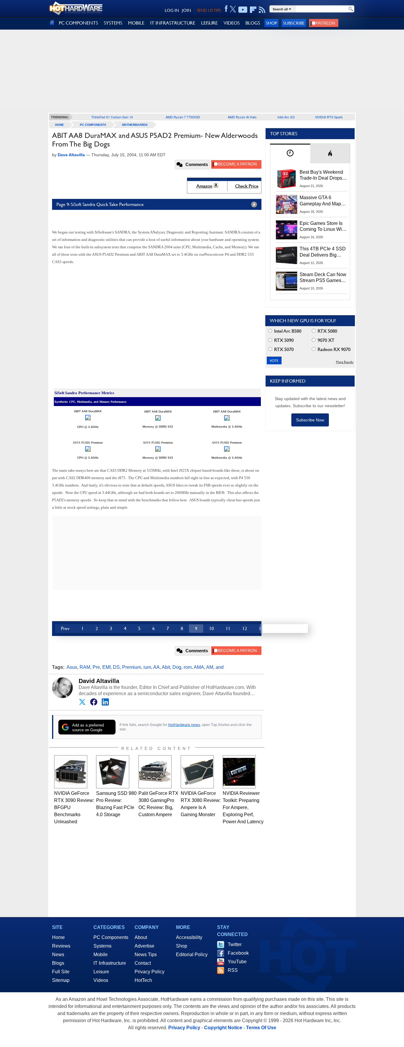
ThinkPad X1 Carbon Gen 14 (112, 117)
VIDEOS (232, 23)
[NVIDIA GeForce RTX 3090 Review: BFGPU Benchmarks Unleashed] (70, 772)
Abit (166, 667)
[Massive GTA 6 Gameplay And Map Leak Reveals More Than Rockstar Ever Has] (286, 204)
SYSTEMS (113, 23)
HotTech (143, 980)
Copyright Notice (223, 1027)
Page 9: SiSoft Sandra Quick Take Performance (100, 204)
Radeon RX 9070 (333, 349)
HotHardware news (184, 724)
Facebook (238, 953)
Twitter (235, 944)
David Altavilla (99, 681)
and (220, 667)
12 (244, 628)
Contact (143, 963)
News (58, 954)
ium (147, 667)
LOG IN (172, 10)
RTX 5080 (326, 331)
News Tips (146, 954)
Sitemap (61, 980)
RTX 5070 (283, 349)
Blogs (58, 963)
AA (156, 667)
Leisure (101, 971)
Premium (131, 667)
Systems (102, 945)
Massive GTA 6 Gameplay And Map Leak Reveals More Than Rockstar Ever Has (320, 201)
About (141, 937)
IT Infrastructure (109, 963)
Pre (96, 667)
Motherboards (135, 124)
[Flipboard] (253, 9)
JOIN (186, 10)
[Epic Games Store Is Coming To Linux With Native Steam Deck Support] (286, 229)
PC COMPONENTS (78, 23)
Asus (72, 667)
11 (228, 628)
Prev (65, 628)
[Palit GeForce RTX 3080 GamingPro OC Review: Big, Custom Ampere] (155, 772)
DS (116, 667)
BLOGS (252, 23)
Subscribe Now (310, 420)
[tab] (290, 153)
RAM (85, 667)
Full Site (61, 971)
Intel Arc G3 (286, 117)
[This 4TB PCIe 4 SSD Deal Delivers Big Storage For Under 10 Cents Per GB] (286, 255)
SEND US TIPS (209, 10)
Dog (176, 667)
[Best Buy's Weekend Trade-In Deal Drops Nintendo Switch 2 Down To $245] (286, 178)
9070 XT (325, 340)
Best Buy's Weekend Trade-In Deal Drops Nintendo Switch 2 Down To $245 (321, 175)
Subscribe (294, 22)
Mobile (100, 954)
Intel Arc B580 (287, 331)
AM (209, 667)
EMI (106, 667)
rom (188, 667)
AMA (199, 667)
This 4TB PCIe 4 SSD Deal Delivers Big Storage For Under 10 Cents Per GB (323, 252)
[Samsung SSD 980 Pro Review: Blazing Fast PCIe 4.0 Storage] (112, 772)
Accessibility (189, 937)
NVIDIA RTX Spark (329, 117)
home (59, 124)
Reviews (61, 945)
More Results (344, 362)
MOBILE (136, 23)
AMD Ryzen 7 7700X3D (183, 117)
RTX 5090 (283, 340)
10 (211, 628)
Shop (271, 22)
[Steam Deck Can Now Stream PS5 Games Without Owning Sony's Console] (286, 281)
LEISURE (209, 23)
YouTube (237, 961)
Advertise (144, 945)
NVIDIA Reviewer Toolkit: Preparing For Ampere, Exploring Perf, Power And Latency (243, 807)
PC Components (93, 124)
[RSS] (262, 9)
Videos (100, 980)
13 (261, 628)
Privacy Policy (149, 971)
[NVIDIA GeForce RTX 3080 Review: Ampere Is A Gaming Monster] (197, 772)
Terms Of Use (261, 1027)
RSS (233, 970)
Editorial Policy (192, 954)
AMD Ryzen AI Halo (242, 117)
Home (58, 937)
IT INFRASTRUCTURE (172, 23)
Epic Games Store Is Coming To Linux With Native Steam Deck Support (323, 227)
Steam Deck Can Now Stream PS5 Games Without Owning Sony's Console (323, 278)
